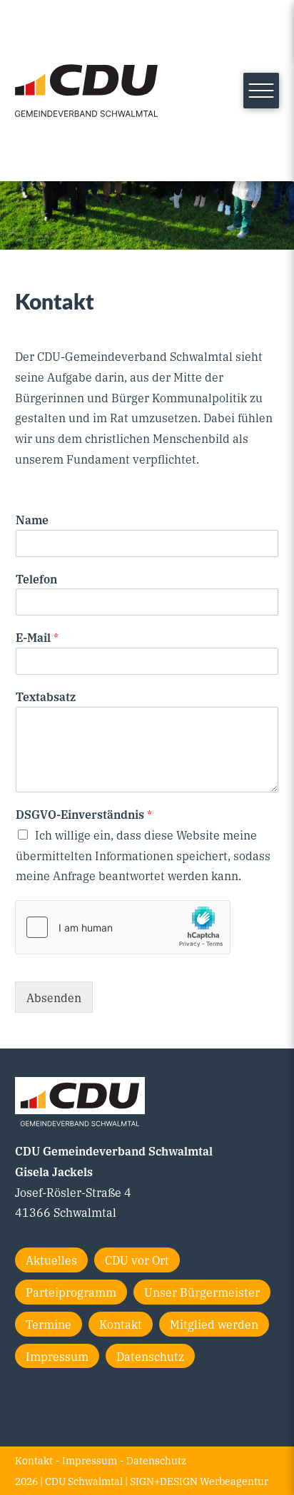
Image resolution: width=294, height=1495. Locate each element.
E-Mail (37, 637)
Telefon (36, 578)
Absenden (53, 997)
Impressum (57, 1356)
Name (32, 519)
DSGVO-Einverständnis (84, 814)
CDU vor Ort (137, 1259)
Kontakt (120, 1324)
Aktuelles (51, 1259)
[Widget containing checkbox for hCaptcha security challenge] (122, 927)
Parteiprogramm (71, 1292)
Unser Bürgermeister (202, 1292)
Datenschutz (150, 1356)
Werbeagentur (234, 1480)
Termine (48, 1324)
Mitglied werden (214, 1324)
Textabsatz (46, 696)
